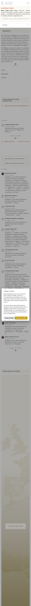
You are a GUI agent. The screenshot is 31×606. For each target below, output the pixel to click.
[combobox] (15, 24)
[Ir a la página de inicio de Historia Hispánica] (8, 3)
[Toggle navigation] (28, 3)
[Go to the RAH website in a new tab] (2, 3)
